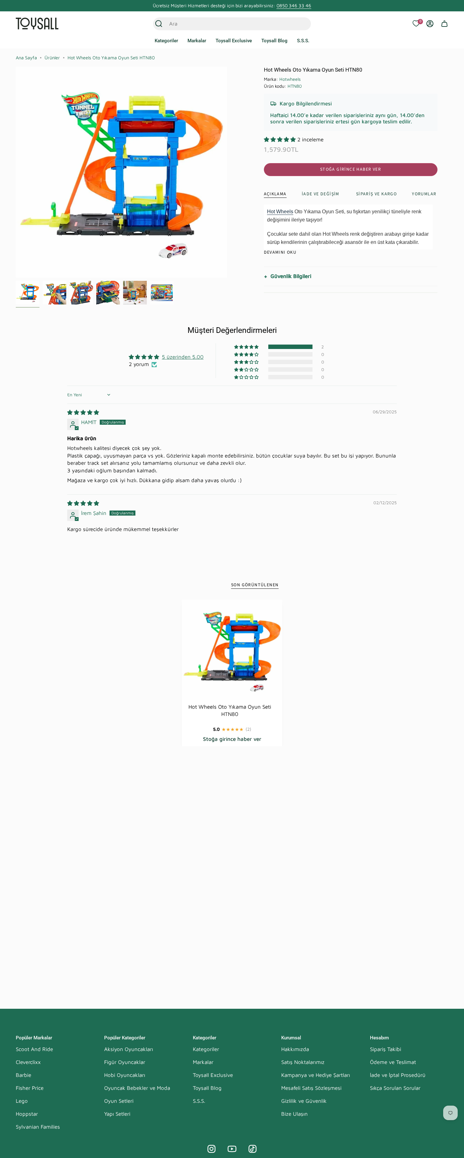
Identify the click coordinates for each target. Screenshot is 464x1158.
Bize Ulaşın (294, 1114)
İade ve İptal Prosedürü (397, 1075)
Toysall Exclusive (213, 1075)
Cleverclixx (28, 1062)
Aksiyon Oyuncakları (128, 1049)
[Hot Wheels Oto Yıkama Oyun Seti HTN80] (232, 650)
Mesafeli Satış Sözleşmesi (311, 1088)
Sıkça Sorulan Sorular (395, 1088)
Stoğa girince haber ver (350, 169)
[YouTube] (232, 1149)
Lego (22, 1101)
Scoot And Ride (34, 1049)
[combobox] (225, 24)
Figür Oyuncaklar (124, 1062)
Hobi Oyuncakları (124, 1075)
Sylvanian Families (38, 1127)
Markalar (203, 1062)
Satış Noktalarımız (302, 1062)
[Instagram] (211, 1149)
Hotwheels (290, 79)
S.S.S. (199, 1101)
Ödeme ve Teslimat (393, 1062)
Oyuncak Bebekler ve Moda (137, 1088)
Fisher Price (30, 1088)
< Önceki (15, 172)
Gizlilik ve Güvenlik (304, 1101)
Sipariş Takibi (385, 1049)
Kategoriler (206, 1049)
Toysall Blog (207, 1088)
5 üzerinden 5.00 (183, 357)
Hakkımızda (295, 1049)
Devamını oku (280, 252)
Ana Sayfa (26, 57)
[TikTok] (252, 1149)
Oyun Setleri (119, 1101)
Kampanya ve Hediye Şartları (315, 1075)
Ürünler (52, 57)
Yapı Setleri (117, 1114)
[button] (166, 41)
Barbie (23, 1075)
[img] (83, 412)
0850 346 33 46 (294, 5)
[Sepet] (444, 23)
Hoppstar (27, 1114)
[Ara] (158, 24)
